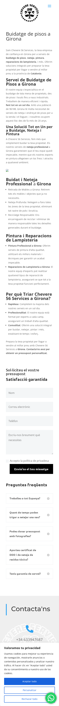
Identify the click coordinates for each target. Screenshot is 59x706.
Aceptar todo (29, 681)
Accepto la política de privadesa (29, 461)
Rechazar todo (29, 698)
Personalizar (29, 690)
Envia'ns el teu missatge (31, 469)
